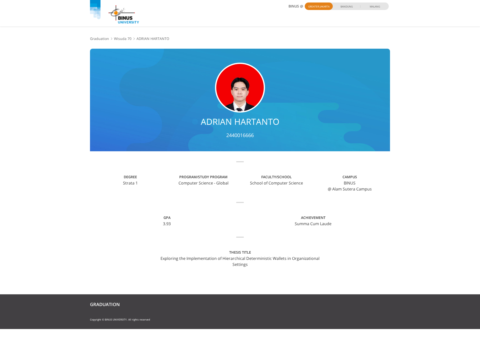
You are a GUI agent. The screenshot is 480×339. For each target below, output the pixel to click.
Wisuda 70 (123, 38)
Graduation (99, 38)
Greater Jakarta (319, 6)
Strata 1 (130, 183)
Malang (375, 6)
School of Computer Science (276, 183)
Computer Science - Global (203, 183)
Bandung (346, 6)
